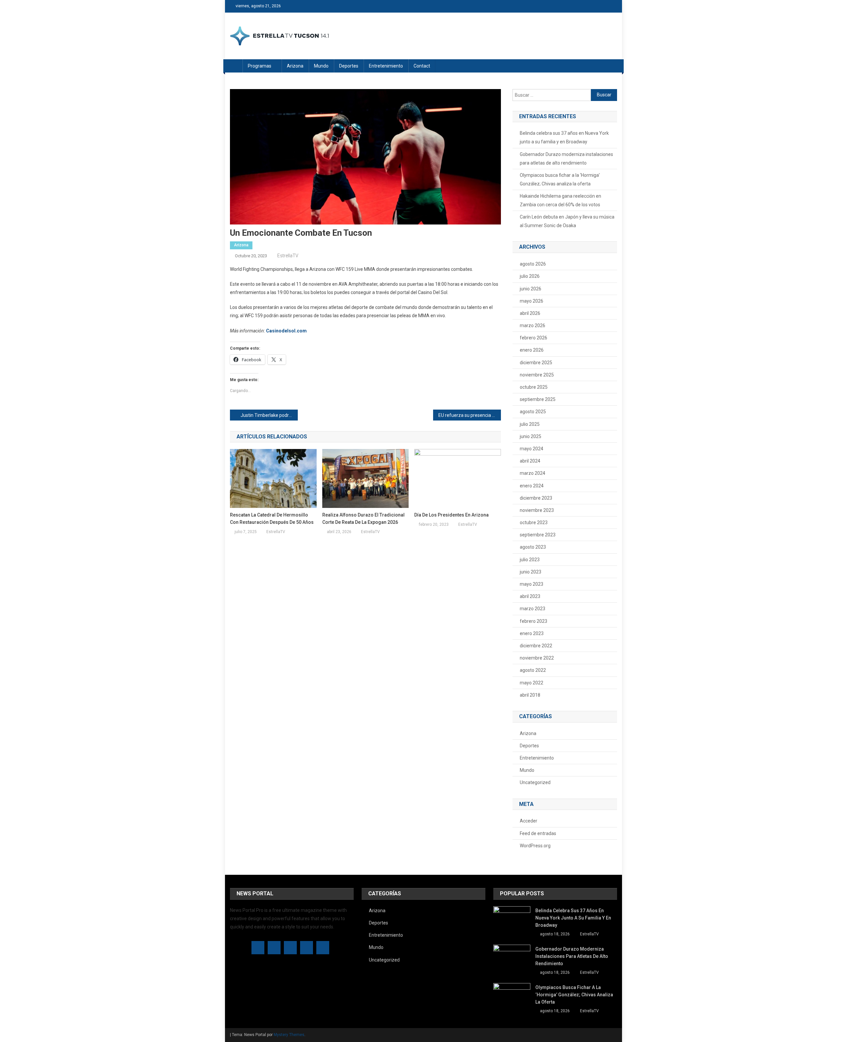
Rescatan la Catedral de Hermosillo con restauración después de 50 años (272, 518)
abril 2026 (530, 313)
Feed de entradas (538, 833)
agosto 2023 (533, 547)
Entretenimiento (386, 66)
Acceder (528, 820)
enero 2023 (532, 633)
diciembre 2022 (536, 645)
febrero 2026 (533, 337)
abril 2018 (530, 695)
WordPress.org (535, 845)
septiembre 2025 (538, 399)
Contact (422, 66)
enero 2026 (532, 350)
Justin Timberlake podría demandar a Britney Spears (269, 415)
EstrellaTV (287, 255)
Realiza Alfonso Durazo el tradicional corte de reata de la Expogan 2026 (363, 518)
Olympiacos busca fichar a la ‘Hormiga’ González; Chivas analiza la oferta (560, 179)
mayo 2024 (531, 448)
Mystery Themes (289, 1034)
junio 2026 (530, 288)
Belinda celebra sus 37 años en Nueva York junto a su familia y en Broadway (564, 137)
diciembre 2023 (536, 498)
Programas (259, 66)
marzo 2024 (532, 473)
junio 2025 (530, 436)
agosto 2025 (533, 411)
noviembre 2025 (537, 374)
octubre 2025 (534, 387)
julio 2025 (530, 424)
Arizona (295, 66)
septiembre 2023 (538, 534)
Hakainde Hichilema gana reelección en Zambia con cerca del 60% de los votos (560, 200)
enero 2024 (532, 485)
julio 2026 (530, 276)
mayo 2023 (531, 584)
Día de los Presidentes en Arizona (451, 515)
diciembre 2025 (536, 362)
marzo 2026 (532, 325)
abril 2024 (530, 461)
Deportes (348, 66)
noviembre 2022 (537, 658)
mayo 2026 (531, 301)
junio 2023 (530, 571)
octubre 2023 (534, 522)
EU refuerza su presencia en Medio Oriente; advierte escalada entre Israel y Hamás (469, 415)
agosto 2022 (533, 670)
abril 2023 (530, 596)
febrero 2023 (533, 621)
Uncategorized (535, 782)
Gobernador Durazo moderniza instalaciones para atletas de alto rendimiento (566, 159)
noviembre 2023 (537, 510)
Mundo (321, 66)
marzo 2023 (532, 608)
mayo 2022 (531, 682)
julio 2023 (530, 559)
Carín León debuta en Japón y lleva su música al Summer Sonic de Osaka (567, 221)
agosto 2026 (533, 264)
